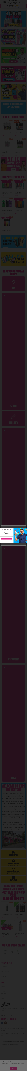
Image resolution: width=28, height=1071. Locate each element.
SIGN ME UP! (6, 538)
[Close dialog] (26, 528)
